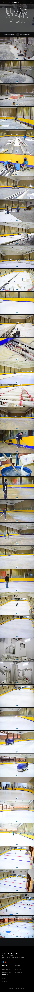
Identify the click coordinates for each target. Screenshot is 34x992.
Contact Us (4, 980)
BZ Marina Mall (18, 969)
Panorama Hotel (10, 34)
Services (4, 976)
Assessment (4, 981)
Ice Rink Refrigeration (7, 968)
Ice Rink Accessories (6, 972)
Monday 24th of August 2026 (16, 988)
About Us (4, 978)
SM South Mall (24, 34)
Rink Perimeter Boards (7, 971)
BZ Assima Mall (18, 968)
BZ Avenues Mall (18, 972)
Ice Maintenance (5, 969)
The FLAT (17, 971)
